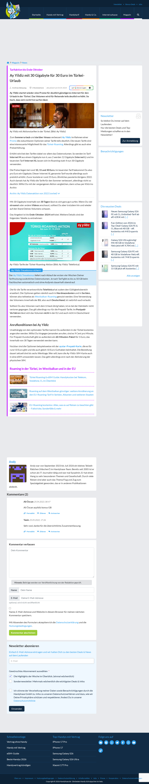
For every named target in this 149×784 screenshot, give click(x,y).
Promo (13, 140)
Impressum (29, 778)
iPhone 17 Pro (60, 741)
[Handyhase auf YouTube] (134, 742)
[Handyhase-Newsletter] (101, 742)
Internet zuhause (109, 14)
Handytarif (74, 14)
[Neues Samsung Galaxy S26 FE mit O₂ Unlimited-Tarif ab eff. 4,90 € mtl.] (105, 213)
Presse (102, 778)
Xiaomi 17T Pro (60, 765)
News (24, 62)
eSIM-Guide (13, 753)
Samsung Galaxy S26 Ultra (66, 759)
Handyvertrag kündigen (19, 765)
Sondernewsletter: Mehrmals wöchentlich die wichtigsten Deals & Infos (49, 681)
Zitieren (42, 513)
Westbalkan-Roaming (46, 296)
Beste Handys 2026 (16, 759)
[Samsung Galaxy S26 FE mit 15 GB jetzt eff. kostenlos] (105, 268)
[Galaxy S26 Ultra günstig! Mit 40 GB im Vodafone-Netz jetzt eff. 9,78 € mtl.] (105, 242)
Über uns (17, 778)
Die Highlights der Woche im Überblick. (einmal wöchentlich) (44, 676)
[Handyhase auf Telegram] (106, 742)
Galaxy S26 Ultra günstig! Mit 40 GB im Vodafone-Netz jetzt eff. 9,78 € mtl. (123, 243)
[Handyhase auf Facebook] (123, 742)
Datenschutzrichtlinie (24, 700)
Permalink (30, 513)
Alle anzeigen (133, 275)
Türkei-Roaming (55, 144)
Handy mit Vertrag (55, 14)
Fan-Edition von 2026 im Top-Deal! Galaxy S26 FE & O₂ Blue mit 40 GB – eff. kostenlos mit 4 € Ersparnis (124, 227)
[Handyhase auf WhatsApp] (112, 742)
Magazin (127, 14)
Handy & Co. (90, 14)
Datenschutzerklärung (67, 622)
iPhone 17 (58, 747)
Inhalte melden (84, 778)
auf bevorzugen (79, 88)
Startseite (36, 14)
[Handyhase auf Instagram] (128, 742)
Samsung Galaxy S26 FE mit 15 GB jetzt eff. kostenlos (125, 267)
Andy (12, 461)
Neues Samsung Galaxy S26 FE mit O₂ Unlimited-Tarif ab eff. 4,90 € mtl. (125, 214)
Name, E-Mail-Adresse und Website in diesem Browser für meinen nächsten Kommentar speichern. (46, 613)
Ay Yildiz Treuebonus (23, 275)
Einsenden (16, 708)
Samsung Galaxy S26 (63, 753)
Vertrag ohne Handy (17, 741)
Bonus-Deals (130, 4)
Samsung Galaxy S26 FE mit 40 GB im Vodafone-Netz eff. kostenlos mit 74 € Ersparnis (125, 254)
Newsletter (118, 4)
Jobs (140, 4)
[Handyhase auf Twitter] (117, 742)
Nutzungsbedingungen (20, 625)
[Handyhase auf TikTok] (101, 750)
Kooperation (113, 778)
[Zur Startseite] (8, 62)
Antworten (55, 513)
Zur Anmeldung (130, 140)
